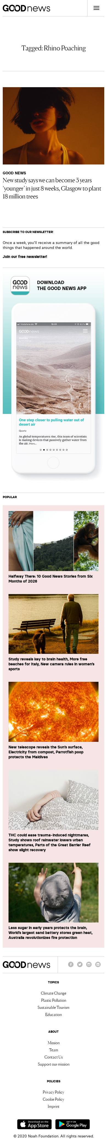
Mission (54, 1042)
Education (53, 1014)
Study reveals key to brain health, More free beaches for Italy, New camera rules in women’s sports (51, 664)
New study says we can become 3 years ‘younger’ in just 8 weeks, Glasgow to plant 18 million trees (52, 187)
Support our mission (53, 1064)
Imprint (54, 1106)
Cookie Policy (53, 1099)
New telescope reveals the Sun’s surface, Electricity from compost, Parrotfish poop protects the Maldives (46, 752)
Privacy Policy (53, 1092)
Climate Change (53, 993)
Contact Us (53, 1057)
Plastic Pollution (53, 1000)
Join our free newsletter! (25, 256)
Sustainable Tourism (53, 1007)
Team (53, 1049)
